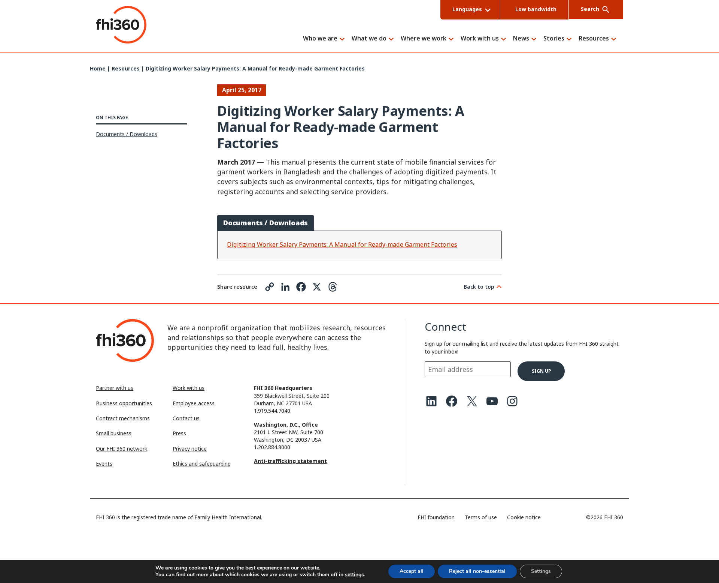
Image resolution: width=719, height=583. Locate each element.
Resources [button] (594, 38)
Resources (126, 68)
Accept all (412, 571)
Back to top (479, 286)
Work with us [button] (480, 38)
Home (98, 68)
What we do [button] (369, 38)
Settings (541, 571)
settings (354, 574)
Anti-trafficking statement (290, 461)
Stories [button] (553, 38)
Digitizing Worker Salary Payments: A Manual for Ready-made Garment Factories (342, 244)
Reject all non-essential (477, 571)
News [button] (521, 38)
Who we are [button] (320, 38)
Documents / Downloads (126, 134)
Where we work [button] (423, 38)
